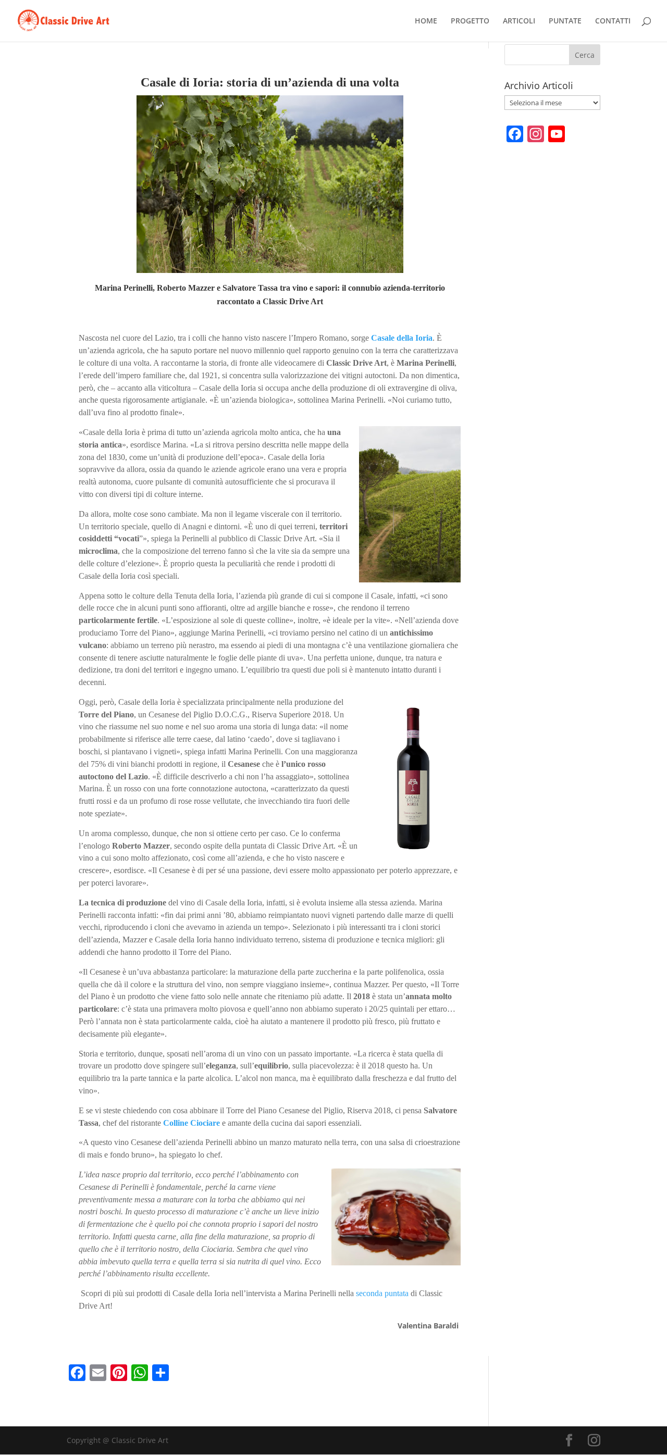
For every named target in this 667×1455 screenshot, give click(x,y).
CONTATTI (613, 21)
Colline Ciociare (191, 1122)
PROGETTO (470, 21)
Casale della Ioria (402, 337)
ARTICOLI (519, 21)
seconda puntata (382, 1293)
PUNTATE (565, 21)
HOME (426, 21)
